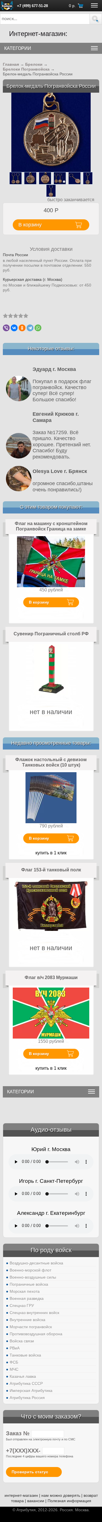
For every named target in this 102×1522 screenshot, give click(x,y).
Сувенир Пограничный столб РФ (51, 633)
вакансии (35, 1500)
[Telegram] (30, 327)
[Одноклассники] (22, 327)
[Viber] (6, 327)
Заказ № (18, 1433)
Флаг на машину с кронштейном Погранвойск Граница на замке (51, 526)
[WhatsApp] (38, 327)
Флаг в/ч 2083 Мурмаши (51, 977)
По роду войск (51, 1250)
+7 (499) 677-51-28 (32, 6)
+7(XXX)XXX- (24, 1450)
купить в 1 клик (51, 852)
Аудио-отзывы (51, 1129)
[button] (96, 19)
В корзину (39, 602)
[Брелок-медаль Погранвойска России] (51, 132)
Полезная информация (69, 1500)
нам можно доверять (60, 1495)
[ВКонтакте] (14, 327)
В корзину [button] (30, 225)
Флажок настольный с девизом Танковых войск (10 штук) (51, 762)
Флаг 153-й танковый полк (51, 869)
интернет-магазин (21, 1495)
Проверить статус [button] (30, 1472)
